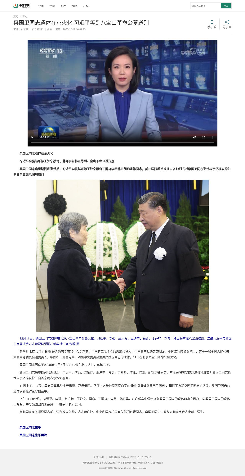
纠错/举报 (99, 457)
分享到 (227, 27)
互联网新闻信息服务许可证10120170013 (130, 457)
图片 (63, 6)
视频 (74, 6)
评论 (52, 6)
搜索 (226, 5)
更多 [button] (85, 6)
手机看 (211, 27)
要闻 (41, 6)
